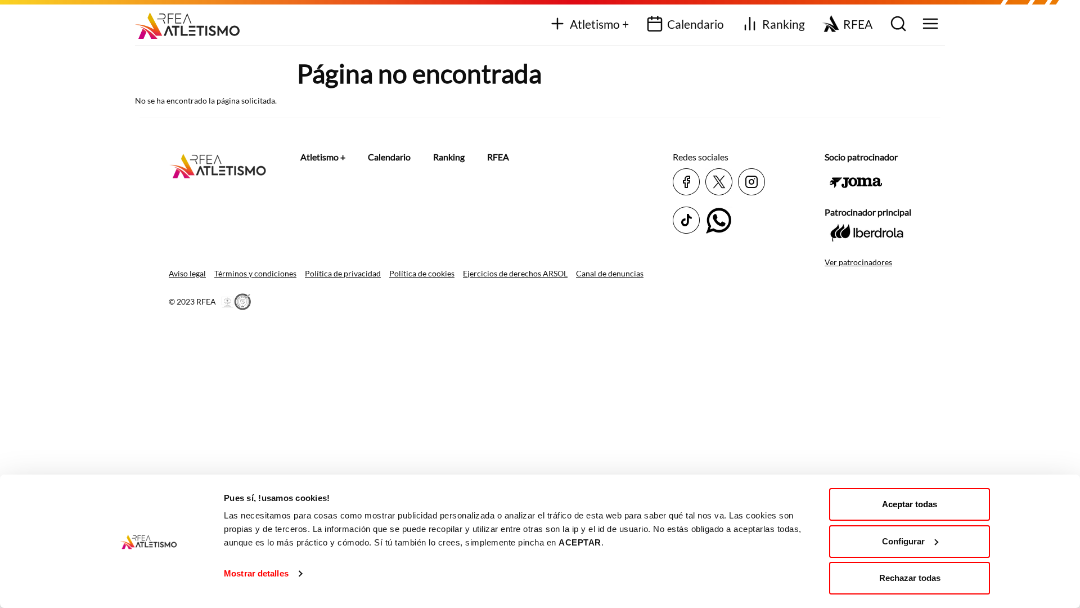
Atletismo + (599, 24)
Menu (929, 24)
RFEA (857, 24)
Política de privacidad (343, 273)
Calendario (695, 24)
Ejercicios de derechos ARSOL (515, 273)
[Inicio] (191, 22)
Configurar (903, 541)
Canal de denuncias (610, 273)
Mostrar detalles (256, 573)
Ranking (783, 24)
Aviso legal (187, 273)
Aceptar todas (909, 504)
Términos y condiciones (255, 273)
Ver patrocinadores (858, 262)
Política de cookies (421, 273)
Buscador (897, 24)
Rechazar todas (909, 578)
